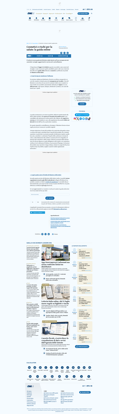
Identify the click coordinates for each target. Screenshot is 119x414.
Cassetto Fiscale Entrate (50, 399)
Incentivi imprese (47, 9)
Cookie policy (30, 400)
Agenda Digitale (32, 263)
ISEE (80, 287)
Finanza (45, 13)
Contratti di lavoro (70, 9)
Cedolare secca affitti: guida (51, 393)
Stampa (39, 56)
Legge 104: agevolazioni (67, 399)
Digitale (46, 284)
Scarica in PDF (62, 56)
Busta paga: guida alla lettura (66, 397)
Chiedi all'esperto (83, 346)
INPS (29, 283)
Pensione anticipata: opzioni (51, 398)
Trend (28, 9)
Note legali (29, 394)
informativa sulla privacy (60, 209)
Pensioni (76, 9)
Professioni (58, 13)
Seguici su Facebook (83, 114)
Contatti (29, 396)
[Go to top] (103, 409)
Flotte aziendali (48, 245)
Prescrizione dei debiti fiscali (66, 402)
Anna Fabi (89, 283)
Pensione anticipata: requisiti (49, 395)
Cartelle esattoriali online (68, 394)
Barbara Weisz (88, 257)
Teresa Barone (63, 46)
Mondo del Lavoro (83, 310)
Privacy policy (30, 398)
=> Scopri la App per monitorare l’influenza (41, 76)
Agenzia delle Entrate (50, 321)
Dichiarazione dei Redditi (37, 9)
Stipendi (57, 9)
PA (63, 13)
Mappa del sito (30, 405)
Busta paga (63, 9)
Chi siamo (29, 391)
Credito (53, 9)
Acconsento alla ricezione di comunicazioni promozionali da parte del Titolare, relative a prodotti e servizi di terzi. (55, 203)
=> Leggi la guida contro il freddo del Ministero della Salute (45, 175)
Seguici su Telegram (37, 212)
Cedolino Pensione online (68, 393)
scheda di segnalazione (52, 182)
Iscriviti (82, 103)
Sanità (80, 262)
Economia (38, 13)
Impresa (51, 13)
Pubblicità (29, 393)
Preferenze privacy (31, 402)
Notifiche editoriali (31, 403)
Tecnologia (69, 13)
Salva (49, 56)
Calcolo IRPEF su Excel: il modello (50, 402)
